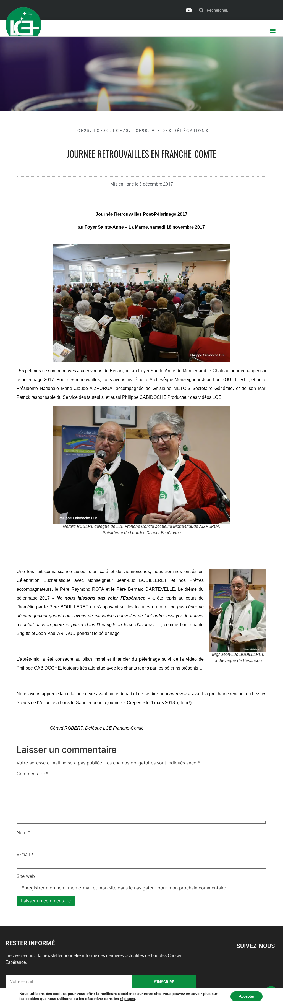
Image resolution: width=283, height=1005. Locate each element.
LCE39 (102, 130)
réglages (127, 998)
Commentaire (32, 773)
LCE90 (140, 130)
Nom (23, 832)
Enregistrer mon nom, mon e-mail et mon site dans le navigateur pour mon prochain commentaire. (124, 888)
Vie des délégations (180, 130)
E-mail (25, 854)
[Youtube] (188, 10)
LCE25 (82, 130)
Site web (26, 876)
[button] (272, 30)
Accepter (246, 996)
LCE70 (121, 130)
